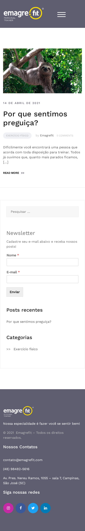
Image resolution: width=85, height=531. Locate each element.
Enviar (15, 292)
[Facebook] (20, 508)
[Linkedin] (45, 508)
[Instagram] (8, 508)
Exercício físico (17, 135)
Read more (13, 172)
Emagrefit (47, 135)
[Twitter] (33, 508)
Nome (13, 255)
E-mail (13, 272)
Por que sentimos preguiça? (35, 118)
